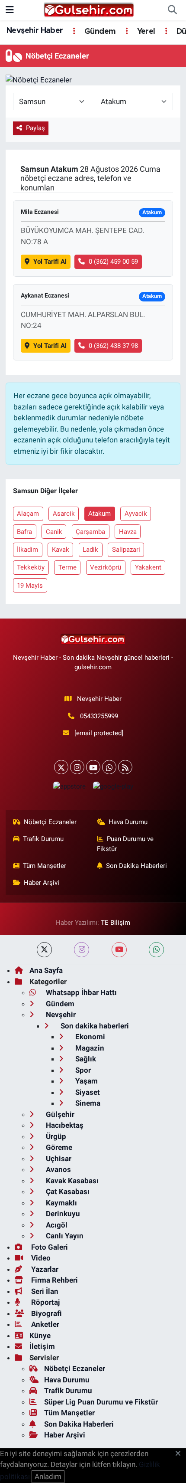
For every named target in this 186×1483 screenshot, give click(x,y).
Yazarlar (43, 1269)
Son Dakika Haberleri (136, 866)
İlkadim (27, 549)
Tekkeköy (31, 567)
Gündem (99, 32)
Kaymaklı (60, 1202)
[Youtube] (93, 767)
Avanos (57, 1169)
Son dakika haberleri (94, 1025)
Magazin (89, 1048)
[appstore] (69, 788)
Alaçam (28, 513)
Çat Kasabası (67, 1191)
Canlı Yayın (63, 1235)
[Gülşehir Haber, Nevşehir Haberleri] (89, 9)
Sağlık (85, 1058)
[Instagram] (77, 767)
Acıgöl (55, 1225)
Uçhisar (57, 1158)
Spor (82, 1070)
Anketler (44, 1324)
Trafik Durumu (43, 839)
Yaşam (86, 1081)
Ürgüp (55, 1136)
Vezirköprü (105, 567)
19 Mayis (30, 585)
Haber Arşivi (41, 883)
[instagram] (81, 949)
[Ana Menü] (10, 10)
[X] (61, 767)
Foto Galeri (48, 1247)
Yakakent (148, 567)
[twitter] (44, 949)
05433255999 (99, 716)
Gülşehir (59, 1114)
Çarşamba (90, 532)
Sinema (87, 1103)
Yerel (145, 32)
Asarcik (64, 513)
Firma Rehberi (53, 1280)
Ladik (90, 549)
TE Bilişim (115, 922)
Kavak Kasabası (71, 1180)
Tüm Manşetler (44, 866)
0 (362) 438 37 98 (113, 346)
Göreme (58, 1147)
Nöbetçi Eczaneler (50, 822)
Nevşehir (60, 1014)
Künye (40, 1335)
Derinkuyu (62, 1213)
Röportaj (44, 1302)
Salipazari (126, 549)
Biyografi (45, 1313)
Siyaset (87, 1092)
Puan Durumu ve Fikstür (125, 843)
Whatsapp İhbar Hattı (80, 992)
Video (40, 1258)
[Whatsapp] (109, 767)
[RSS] (125, 767)
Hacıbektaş (63, 1125)
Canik (54, 532)
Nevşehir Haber (34, 31)
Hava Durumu (128, 822)
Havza (128, 532)
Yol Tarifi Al (50, 261)
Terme (67, 567)
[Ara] (172, 10)
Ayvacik (136, 513)
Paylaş (35, 128)
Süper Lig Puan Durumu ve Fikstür (101, 1402)
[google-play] (113, 788)
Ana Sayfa (46, 970)
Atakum (99, 513)
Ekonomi (89, 1036)
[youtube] (119, 949)
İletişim (42, 1346)
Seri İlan (43, 1291)
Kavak (60, 549)
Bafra (24, 532)
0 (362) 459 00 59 (113, 261)
